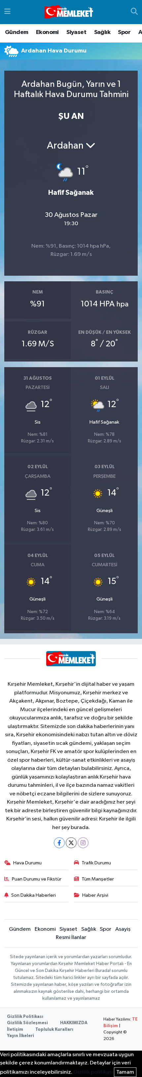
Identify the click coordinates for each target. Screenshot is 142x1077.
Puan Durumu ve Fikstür (36, 879)
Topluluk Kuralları (54, 1029)
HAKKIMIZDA (74, 1023)
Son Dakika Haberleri (33, 895)
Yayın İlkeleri (20, 1036)
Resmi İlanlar (71, 937)
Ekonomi (47, 32)
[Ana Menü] (7, 12)
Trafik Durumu (96, 862)
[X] (71, 842)
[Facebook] (59, 842)
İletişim (15, 1029)
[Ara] (134, 12)
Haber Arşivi (95, 895)
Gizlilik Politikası (25, 1017)
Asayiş (122, 929)
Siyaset (76, 32)
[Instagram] (83, 842)
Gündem (16, 32)
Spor (124, 32)
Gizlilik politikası (93, 1072)
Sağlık (102, 32)
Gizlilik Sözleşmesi (27, 1023)
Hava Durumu (27, 862)
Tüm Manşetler (98, 879)
